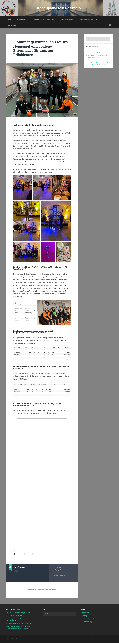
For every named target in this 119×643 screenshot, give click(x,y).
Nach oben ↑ (109, 639)
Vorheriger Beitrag (59, 575)
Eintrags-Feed (86, 616)
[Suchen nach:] (98, 39)
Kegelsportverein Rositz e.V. (59, 8)
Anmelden (85, 613)
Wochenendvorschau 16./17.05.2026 (97, 60)
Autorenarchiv (16, 571)
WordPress (54, 639)
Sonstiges (12, 25)
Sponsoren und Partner (89, 19)
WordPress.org (87, 622)
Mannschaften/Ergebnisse (44, 19)
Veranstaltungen (67, 19)
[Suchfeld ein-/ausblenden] (110, 25)
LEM (55, 570)
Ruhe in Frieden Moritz (93, 53)
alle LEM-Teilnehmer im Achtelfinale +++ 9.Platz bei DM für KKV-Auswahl (98, 63)
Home (10, 19)
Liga (58, 570)
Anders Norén (98, 639)
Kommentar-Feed (88, 619)
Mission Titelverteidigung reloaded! (97, 50)
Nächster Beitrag (59, 578)
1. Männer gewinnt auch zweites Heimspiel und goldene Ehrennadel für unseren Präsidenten (40, 48)
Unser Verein (22, 19)
